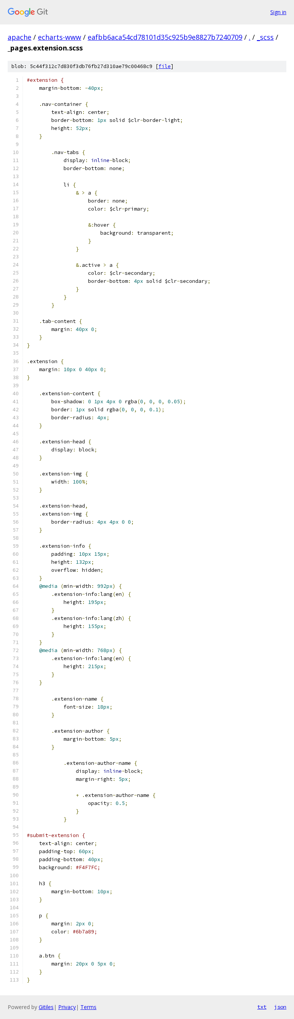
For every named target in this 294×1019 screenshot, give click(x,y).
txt (261, 1006)
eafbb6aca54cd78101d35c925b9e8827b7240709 (165, 37)
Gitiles (46, 1007)
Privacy (67, 1007)
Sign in (278, 12)
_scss (265, 37)
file (164, 66)
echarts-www (59, 37)
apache (19, 37)
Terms (88, 1007)
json (280, 1006)
